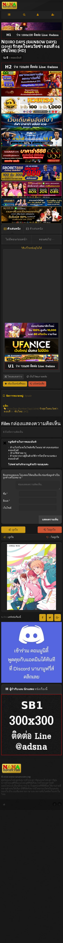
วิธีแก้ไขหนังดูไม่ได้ (31, 248)
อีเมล (6, 501)
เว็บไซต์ (7, 508)
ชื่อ (5, 494)
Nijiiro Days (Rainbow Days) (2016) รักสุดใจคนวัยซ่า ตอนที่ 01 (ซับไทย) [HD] (31, 410)
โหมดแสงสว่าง (14, 377)
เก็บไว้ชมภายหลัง (38, 377)
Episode (28, 396)
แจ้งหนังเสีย (38, 384)
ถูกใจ (15, 530)
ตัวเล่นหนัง (13, 228)
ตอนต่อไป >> (46, 239)
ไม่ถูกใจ (51, 530)
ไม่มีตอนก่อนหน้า (16, 239)
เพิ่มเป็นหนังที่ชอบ (16, 384)
